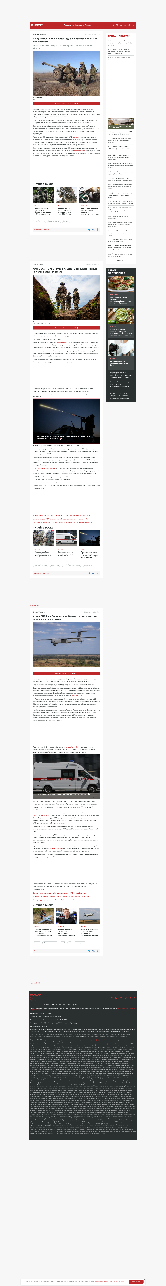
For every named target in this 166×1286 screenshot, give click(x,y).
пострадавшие (80, 943)
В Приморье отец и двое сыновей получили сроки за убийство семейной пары (120, 375)
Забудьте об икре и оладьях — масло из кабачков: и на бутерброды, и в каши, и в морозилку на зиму (121, 333)
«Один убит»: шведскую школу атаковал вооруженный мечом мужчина (120, 140)
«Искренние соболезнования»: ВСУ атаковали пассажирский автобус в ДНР (120, 210)
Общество (84, 205)
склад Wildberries (72, 747)
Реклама (33, 1000)
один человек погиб (56, 848)
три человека (77, 696)
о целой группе (79, 151)
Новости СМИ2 (35, 605)
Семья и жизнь (114, 294)
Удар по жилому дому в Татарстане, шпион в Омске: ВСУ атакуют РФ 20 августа (89, 555)
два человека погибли (64, 342)
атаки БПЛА (55, 565)
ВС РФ (36, 222)
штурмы (66, 222)
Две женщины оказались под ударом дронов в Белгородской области (120, 195)
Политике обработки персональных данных (109, 1282)
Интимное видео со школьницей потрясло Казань (119, 363)
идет (63, 120)
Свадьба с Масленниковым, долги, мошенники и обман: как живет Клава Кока (120, 248)
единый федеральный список (100, 1040)
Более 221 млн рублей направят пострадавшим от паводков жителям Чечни (121, 233)
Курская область (54, 222)
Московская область (50, 943)
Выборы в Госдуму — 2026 (77, 25)
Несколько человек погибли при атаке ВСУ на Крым (65, 554)
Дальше (119, 260)
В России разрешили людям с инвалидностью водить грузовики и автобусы (120, 187)
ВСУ (43, 222)
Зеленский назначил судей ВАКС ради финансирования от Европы (119, 149)
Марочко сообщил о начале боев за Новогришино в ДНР (42, 554)
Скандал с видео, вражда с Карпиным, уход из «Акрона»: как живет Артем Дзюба (119, 51)
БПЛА (63, 943)
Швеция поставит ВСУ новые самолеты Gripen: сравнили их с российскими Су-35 (61, 519)
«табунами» (76, 137)
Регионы (37, 549)
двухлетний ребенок (50, 449)
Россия (36, 205)
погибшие (87, 565)
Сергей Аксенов (74, 565)
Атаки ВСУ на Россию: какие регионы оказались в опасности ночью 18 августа (61, 896)
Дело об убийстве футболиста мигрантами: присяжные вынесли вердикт (66, 933)
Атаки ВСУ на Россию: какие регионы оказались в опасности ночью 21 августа (89, 933)
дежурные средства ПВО (47, 468)
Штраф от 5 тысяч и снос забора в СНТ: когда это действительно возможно (119, 395)
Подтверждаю (136, 1282)
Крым (45, 565)
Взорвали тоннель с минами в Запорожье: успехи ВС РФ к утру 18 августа (59, 893)
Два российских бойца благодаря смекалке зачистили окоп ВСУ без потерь (66, 211)
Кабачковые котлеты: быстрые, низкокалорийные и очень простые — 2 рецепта (120, 300)
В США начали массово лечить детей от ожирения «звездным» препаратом (120, 157)
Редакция (33, 998)
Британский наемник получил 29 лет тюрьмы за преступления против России (120, 225)
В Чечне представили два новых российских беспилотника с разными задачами (121, 166)
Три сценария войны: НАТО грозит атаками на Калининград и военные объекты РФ (62, 522)
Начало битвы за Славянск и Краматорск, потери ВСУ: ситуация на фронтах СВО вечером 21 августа (42, 213)
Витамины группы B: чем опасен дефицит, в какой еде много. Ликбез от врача (120, 43)
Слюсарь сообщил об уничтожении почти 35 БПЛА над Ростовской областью (43, 932)
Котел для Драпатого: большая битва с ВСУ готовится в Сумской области (59, 900)
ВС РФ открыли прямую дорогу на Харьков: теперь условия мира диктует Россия (62, 515)
